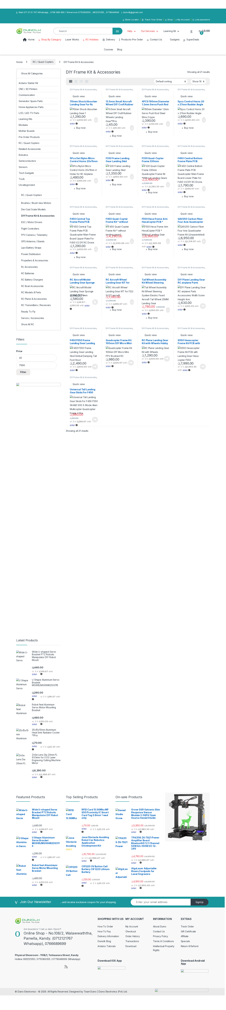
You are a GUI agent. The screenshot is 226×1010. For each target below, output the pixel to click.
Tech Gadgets (26, 173)
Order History (132, 936)
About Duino (159, 926)
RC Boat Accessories (32, 286)
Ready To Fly (28, 311)
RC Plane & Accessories (34, 298)
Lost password (202, 19)
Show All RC (27, 324)
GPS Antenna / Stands (33, 241)
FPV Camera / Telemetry (34, 234)
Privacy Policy (160, 936)
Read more (203, 306)
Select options (94, 302)
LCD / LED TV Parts (29, 113)
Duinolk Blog (104, 941)
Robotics (23, 155)
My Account (183, 19)
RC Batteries (27, 273)
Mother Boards (27, 130)
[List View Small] (86, 81)
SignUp (199, 902)
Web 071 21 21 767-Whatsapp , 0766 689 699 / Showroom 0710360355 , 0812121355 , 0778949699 (69, 12)
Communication (27, 95)
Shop (170, 19)
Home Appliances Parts (31, 107)
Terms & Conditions (163, 941)
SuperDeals (192, 39)
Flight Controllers (30, 228)
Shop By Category (51, 39)
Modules (23, 125)
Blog (119, 49)
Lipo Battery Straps (31, 247)
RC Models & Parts (31, 292)
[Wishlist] (191, 30)
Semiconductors (27, 160)
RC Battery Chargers (32, 279)
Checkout (130, 931)
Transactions (132, 941)
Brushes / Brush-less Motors (36, 203)
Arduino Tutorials (107, 946)
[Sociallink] (16, 966)
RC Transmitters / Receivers (36, 305)
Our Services (148, 31)
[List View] (81, 81)
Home (31, 39)
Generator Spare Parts (31, 101)
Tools (22, 179)
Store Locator (132, 19)
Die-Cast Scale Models (33, 209)
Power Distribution (31, 254)
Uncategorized (27, 184)
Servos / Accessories (32, 318)
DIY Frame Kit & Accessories (83, 89)
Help (129, 31)
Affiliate (185, 936)
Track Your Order (153, 19)
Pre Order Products (29, 137)
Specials (185, 941)
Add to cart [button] (95, 120)
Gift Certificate (188, 931)
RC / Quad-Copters (43, 61)
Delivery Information (108, 936)
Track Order (187, 926)
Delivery (110, 39)
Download (130, 946)
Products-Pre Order (132, 39)
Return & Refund (189, 946)
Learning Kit (169, 31)
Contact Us (156, 39)
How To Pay (104, 931)
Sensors (23, 167)
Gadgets (175, 39)
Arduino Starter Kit (28, 83)
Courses (108, 49)
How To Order (105, 926)
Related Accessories (30, 149)
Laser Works (72, 39)
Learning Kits (25, 119)
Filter (23, 372)
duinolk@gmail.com (133, 12)
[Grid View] (70, 81)
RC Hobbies (92, 39)
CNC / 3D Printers (28, 89)
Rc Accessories (29, 266)
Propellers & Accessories (34, 260)
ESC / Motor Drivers (31, 222)
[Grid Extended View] (76, 81)
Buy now (81, 127)
